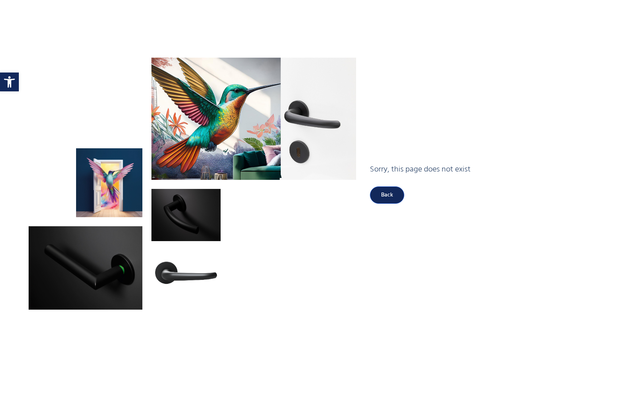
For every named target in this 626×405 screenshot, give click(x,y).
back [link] (387, 195)
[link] (9, 82)
